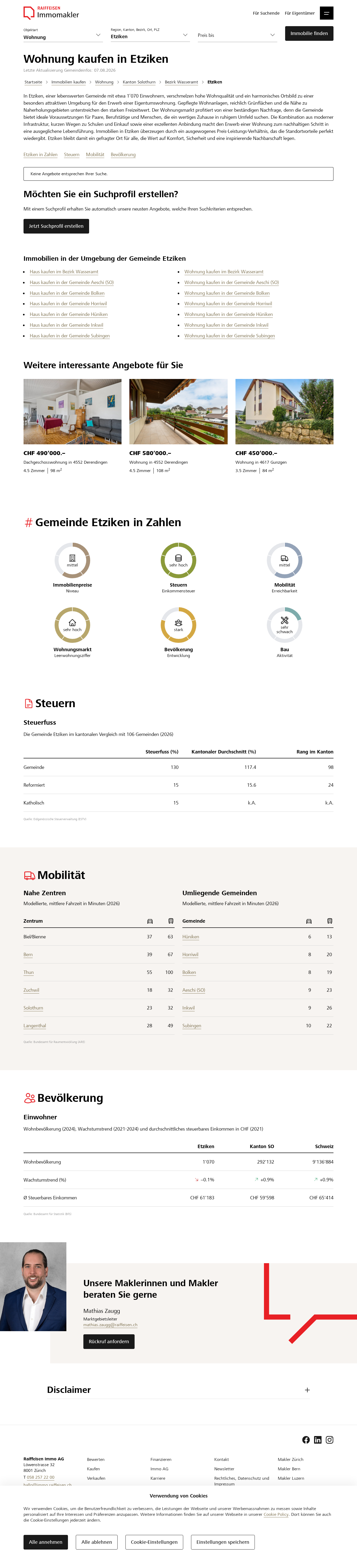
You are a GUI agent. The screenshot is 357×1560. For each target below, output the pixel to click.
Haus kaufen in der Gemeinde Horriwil (68, 303)
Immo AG (159, 1468)
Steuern (71, 154)
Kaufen (93, 1468)
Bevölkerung (123, 154)
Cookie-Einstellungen (154, 1542)
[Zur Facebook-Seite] (306, 1440)
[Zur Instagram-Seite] (329, 1440)
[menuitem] (266, 13)
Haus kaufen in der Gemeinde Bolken (67, 293)
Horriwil (190, 954)
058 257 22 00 (40, 1477)
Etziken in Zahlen (40, 154)
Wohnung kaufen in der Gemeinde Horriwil (228, 303)
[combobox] (146, 36)
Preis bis (206, 35)
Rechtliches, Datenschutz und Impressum (241, 1481)
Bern (28, 954)
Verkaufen (96, 1478)
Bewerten (96, 1459)
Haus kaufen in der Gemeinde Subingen (70, 335)
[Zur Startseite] (51, 13)
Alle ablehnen (97, 1542)
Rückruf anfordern (109, 1341)
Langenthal (35, 1025)
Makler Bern (289, 1468)
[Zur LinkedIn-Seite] (318, 1440)
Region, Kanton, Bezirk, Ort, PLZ (135, 30)
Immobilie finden (309, 33)
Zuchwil (31, 990)
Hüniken (190, 936)
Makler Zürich (290, 1459)
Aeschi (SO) (193, 990)
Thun (29, 972)
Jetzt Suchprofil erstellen (56, 226)
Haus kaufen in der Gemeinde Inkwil (66, 325)
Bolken (189, 972)
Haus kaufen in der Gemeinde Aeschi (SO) (72, 282)
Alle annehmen (45, 1542)
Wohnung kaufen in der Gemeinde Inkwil (226, 325)
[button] (326, 13)
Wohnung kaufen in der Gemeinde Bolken (227, 293)
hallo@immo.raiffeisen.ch (48, 1485)
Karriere (158, 1478)
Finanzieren (161, 1459)
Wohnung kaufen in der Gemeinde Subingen (230, 335)
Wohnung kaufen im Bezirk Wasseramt (224, 271)
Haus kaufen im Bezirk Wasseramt (64, 271)
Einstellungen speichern (223, 1542)
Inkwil (188, 1008)
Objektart (31, 30)
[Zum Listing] (73, 411)
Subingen (191, 1025)
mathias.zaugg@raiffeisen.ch (110, 1324)
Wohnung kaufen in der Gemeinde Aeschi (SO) (232, 282)
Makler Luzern (291, 1478)
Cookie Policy (276, 1514)
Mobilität (95, 154)
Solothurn (33, 1008)
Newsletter (224, 1468)
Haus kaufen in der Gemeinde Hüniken (69, 314)
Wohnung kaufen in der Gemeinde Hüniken (229, 314)
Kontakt (221, 1459)
